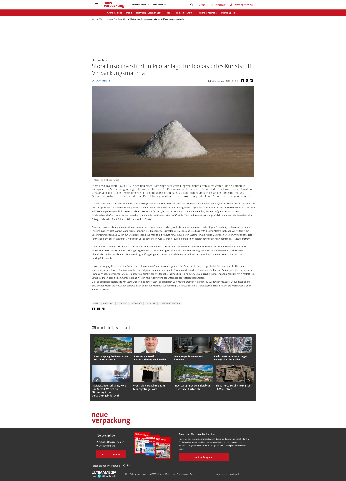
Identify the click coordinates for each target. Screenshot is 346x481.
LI (129, 465)
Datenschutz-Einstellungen (177, 474)
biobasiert (122, 303)
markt (96, 303)
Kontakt (193, 474)
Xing (124, 465)
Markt (129, 12)
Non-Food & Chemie (184, 12)
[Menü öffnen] (96, 4)
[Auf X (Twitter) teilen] (247, 81)
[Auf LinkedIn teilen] (252, 81)
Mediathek (158, 4)
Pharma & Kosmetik (207, 12)
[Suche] (191, 4)
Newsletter (220, 4)
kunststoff (108, 303)
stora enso (150, 303)
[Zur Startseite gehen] (114, 4)
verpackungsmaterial (170, 303)
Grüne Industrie (114, 12)
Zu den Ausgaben (204, 457)
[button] (97, 381)
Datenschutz (135, 474)
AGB (127, 474)
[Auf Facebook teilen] (243, 81)
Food (168, 12)
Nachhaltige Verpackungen (148, 12)
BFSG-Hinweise (158, 474)
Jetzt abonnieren (111, 454)
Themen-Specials (229, 12)
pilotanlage (136, 303)
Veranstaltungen (138, 4)
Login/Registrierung (243, 4)
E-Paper (202, 4)
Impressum (146, 474)
